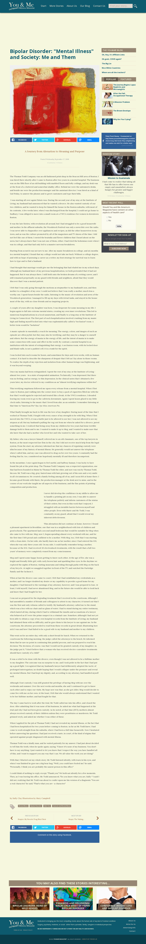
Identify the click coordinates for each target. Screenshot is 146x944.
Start (43, 5)
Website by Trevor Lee (89, 939)
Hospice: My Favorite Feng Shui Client (32, 817)
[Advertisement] (73, 30)
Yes (109, 217)
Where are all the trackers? (113, 72)
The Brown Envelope (122, 111)
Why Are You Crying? (122, 119)
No (109, 220)
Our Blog (85, 5)
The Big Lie (106, 63)
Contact (132, 931)
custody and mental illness (61, 806)
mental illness (23, 806)
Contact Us (99, 5)
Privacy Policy (27, 930)
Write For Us (130, 924)
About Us (72, 5)
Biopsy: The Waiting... (76, 817)
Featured (126, 79)
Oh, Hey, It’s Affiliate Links (113, 55)
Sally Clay (47, 806)
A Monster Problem (121, 102)
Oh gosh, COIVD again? (112, 59)
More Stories (56, 5)
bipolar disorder (35, 806)
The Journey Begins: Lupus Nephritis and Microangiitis (124, 87)
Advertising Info (129, 928)
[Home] (22, 6)
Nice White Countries (111, 68)
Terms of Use (17, 930)
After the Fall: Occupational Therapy (123, 94)
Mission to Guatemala (119, 178)
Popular (112, 79)
